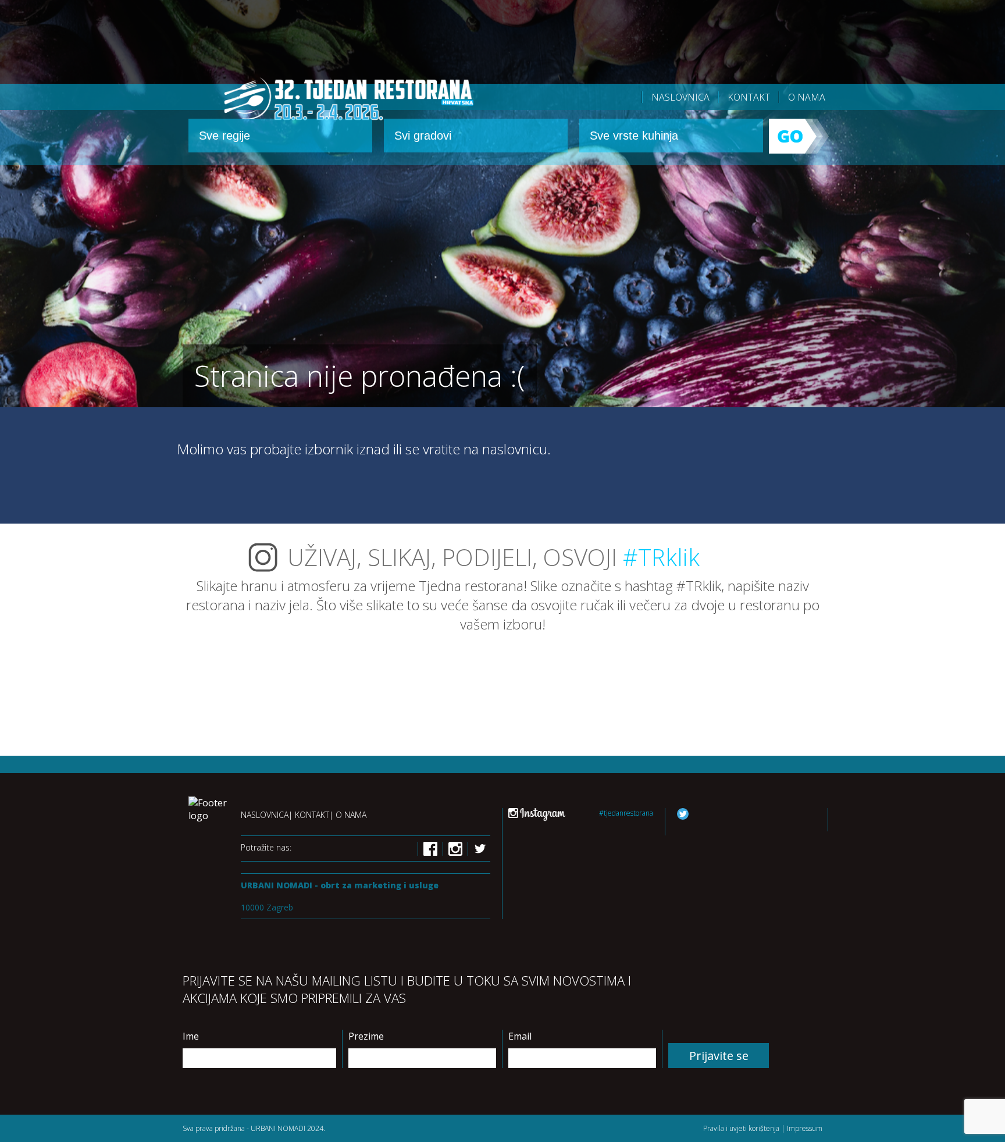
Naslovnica (680, 97)
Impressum (804, 1128)
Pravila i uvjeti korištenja (741, 1128)
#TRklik (661, 557)
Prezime (366, 1036)
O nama (806, 97)
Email (520, 1036)
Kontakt (749, 97)
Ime (191, 1036)
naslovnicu (514, 448)
